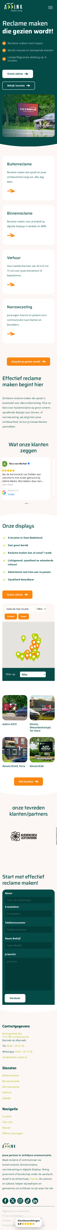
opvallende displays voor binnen (20, 412)
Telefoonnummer (16, 919)
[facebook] (5, 1197)
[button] (22, 654)
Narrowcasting (10, 1083)
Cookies (6, 1217)
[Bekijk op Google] (9, 464)
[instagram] (20, 1197)
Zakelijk (6, 1094)
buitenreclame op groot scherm (32, 407)
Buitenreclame (10, 1072)
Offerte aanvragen (12, 1130)
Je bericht (11, 951)
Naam (9, 890)
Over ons (7, 1118)
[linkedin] (35, 1197)
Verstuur (15, 994)
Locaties (7, 1113)
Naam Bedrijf (12, 935)
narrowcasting (10, 417)
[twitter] (13, 1197)
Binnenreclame (10, 1077)
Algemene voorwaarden (15, 1207)
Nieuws (6, 1124)
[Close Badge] (41, 1218)
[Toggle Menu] (50, 7)
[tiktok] (28, 1197)
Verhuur (7, 1089)
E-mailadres (13, 903)
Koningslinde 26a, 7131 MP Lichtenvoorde (15, 1032)
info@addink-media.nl (14, 1053)
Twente (34, 1175)
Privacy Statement (12, 1212)
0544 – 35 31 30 (15, 1042)
